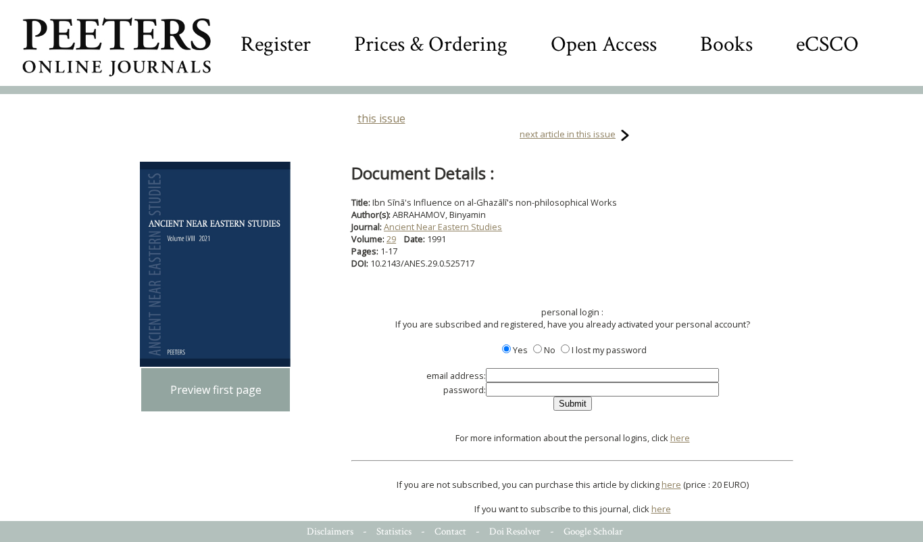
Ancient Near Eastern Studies (443, 227)
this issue (381, 118)
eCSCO (827, 44)
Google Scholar (593, 531)
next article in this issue (568, 134)
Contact (450, 531)
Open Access (604, 44)
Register (276, 44)
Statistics (393, 531)
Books (726, 44)
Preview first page (215, 389)
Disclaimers (330, 531)
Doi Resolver (515, 531)
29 (391, 239)
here (680, 438)
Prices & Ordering (430, 44)
